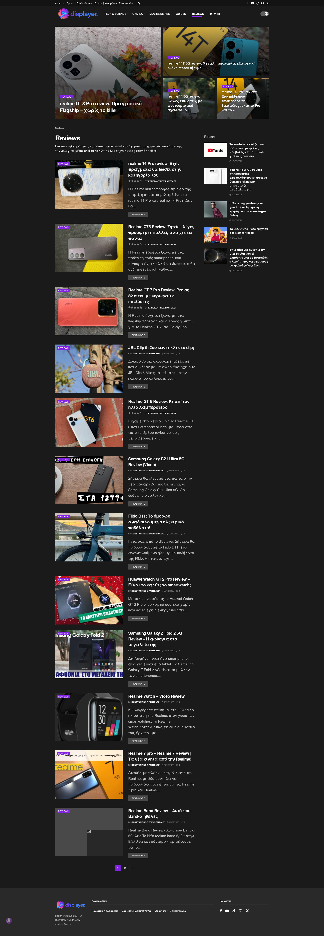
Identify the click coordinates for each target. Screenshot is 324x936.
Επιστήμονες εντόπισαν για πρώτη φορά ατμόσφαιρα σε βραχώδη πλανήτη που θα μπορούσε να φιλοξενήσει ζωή (249, 257)
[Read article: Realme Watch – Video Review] (89, 717)
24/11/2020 (168, 650)
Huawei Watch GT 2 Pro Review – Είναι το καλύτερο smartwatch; (159, 582)
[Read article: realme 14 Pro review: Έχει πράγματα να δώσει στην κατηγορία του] (89, 184)
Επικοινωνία (126, 3)
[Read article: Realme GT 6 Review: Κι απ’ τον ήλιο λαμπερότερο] (89, 422)
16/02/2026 (100, 117)
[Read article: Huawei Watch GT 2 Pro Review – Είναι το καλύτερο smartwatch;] (89, 600)
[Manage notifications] (9, 921)
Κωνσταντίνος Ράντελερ (77, 117)
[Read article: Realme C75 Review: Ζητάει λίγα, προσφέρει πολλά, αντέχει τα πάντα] (89, 248)
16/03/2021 (173, 470)
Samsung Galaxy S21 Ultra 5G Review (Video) (156, 461)
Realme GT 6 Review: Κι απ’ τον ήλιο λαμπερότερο (159, 404)
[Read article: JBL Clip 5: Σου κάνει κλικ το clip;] (89, 369)
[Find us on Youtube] (252, 3)
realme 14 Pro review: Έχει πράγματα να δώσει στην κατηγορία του (154, 169)
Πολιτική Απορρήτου (106, 3)
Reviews (198, 14)
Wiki (217, 14)
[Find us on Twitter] (267, 3)
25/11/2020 (168, 590)
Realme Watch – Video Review (156, 696)
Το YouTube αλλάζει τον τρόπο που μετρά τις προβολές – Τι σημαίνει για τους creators (247, 150)
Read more (140, 214)
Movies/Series (159, 14)
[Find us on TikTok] (257, 3)
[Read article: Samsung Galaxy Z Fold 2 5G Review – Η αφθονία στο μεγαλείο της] (89, 654)
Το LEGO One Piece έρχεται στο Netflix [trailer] (249, 231)
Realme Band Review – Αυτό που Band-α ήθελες (159, 813)
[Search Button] (139, 3)
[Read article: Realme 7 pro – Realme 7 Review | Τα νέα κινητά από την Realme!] (89, 774)
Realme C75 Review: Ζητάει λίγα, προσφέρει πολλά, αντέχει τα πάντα (161, 232)
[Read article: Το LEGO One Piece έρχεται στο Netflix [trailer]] (215, 235)
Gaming (137, 14)
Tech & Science (115, 14)
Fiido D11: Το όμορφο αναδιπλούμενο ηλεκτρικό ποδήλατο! (156, 521)
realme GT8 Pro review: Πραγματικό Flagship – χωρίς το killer (101, 106)
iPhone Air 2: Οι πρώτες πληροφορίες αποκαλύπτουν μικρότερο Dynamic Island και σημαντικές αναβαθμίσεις (248, 179)
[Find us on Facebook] (248, 3)
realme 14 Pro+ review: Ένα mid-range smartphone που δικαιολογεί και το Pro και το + (241, 100)
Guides (181, 14)
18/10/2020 (168, 702)
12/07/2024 (168, 353)
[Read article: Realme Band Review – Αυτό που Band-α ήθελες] (89, 832)
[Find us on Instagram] (262, 3)
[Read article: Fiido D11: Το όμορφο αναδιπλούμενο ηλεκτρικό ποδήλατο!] (89, 537)
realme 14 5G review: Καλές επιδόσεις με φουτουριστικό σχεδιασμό (185, 103)
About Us (59, 3)
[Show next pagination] (132, 868)
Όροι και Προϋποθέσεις (79, 3)
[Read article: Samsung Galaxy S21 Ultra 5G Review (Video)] (89, 480)
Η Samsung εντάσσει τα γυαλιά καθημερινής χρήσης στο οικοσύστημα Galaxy (248, 209)
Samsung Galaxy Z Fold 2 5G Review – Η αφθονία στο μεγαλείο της (155, 639)
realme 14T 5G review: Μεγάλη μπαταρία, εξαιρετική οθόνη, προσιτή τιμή (211, 65)
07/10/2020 (168, 764)
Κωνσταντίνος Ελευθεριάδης (148, 470)
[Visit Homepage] (77, 14)
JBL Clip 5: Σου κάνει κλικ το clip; (161, 347)
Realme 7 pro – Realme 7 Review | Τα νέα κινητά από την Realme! (159, 756)
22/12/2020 (173, 533)
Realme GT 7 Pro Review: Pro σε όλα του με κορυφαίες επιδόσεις (158, 295)
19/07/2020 (173, 822)
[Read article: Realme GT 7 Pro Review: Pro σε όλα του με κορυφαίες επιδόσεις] (89, 311)
